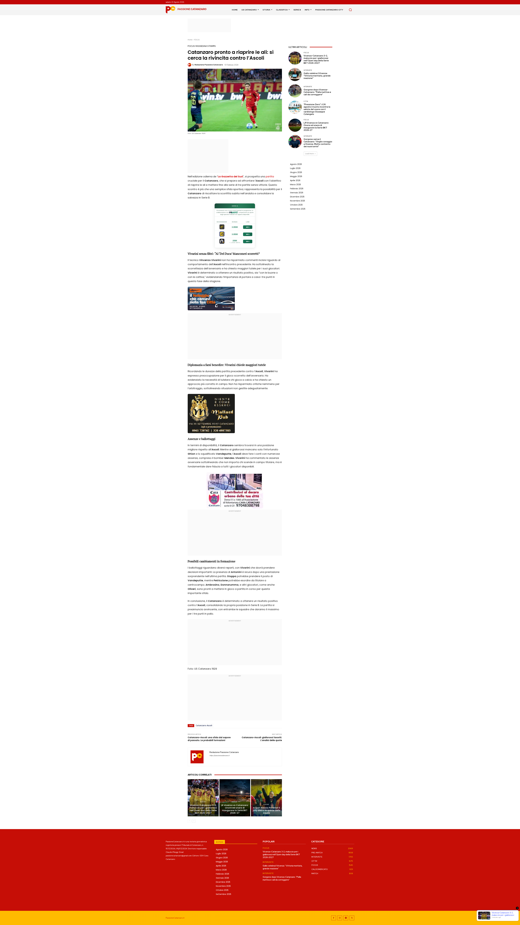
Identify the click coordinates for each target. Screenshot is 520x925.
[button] (350, 10)
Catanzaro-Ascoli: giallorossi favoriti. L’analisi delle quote (262, 739)
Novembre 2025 (297, 200)
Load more (309, 153)
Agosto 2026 (296, 164)
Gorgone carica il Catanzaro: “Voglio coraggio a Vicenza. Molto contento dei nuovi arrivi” (318, 143)
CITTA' (306, 101)
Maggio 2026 (296, 176)
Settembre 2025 (297, 209)
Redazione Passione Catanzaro (209, 65)
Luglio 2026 (295, 168)
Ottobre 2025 (296, 204)
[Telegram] (345, 918)
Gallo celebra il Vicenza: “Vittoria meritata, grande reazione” (317, 76)
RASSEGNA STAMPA (206, 46)
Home (190, 40)
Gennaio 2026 (296, 192)
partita (270, 176)
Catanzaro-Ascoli (204, 725)
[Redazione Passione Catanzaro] (190, 65)
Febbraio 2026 (296, 188)
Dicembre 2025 (297, 196)
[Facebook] (333, 918)
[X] (352, 918)
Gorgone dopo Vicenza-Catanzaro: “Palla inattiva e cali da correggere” (317, 92)
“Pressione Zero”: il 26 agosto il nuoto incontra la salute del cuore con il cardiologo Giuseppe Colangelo (317, 109)
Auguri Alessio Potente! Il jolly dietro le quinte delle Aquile (266, 810)
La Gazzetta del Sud (230, 176)
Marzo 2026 (295, 184)
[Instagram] (339, 918)
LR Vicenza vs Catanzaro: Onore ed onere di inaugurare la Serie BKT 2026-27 (234, 809)
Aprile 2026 (295, 180)
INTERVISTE (308, 70)
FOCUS (196, 40)
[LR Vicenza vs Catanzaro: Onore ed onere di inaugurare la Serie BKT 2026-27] (234, 797)
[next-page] (193, 821)
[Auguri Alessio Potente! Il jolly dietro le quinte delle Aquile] (266, 797)
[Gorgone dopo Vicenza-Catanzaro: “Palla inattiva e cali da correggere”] (295, 90)
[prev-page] (189, 821)
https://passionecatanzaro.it (219, 755)
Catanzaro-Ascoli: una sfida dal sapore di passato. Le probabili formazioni (209, 739)
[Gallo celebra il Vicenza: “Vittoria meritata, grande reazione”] (295, 74)
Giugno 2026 (296, 172)
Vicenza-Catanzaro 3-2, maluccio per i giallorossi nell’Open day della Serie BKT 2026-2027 (203, 809)
